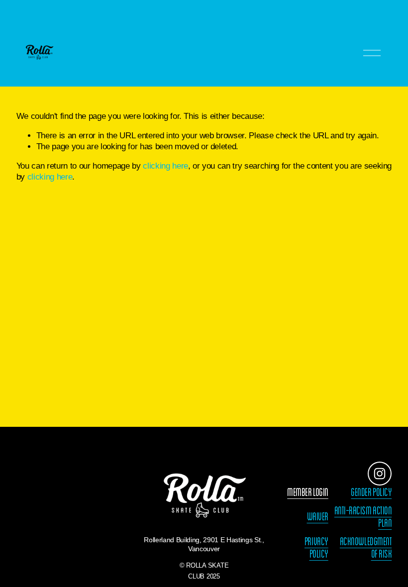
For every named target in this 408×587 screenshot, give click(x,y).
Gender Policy (371, 492)
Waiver (317, 516)
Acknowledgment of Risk (366, 547)
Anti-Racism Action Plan (363, 516)
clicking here (165, 166)
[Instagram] (380, 474)
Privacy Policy (316, 547)
